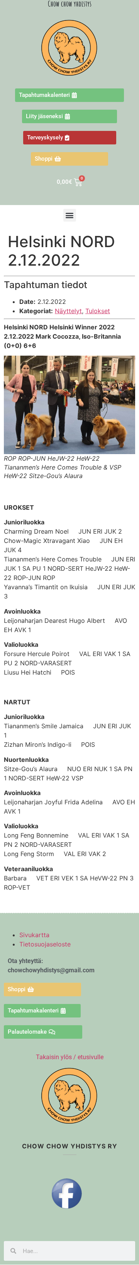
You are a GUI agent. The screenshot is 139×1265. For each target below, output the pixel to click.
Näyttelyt (68, 311)
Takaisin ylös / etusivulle (69, 1057)
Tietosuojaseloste (45, 944)
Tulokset (97, 311)
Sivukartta (34, 935)
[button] (69, 215)
